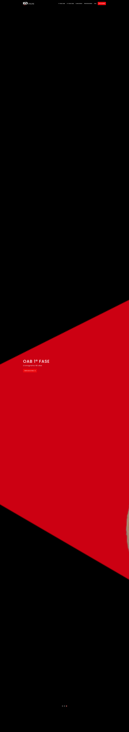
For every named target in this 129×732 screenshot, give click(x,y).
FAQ (95, 3)
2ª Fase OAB (70, 3)
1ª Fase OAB (61, 3)
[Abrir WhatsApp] (125, 728)
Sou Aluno (102, 3)
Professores (88, 3)
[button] (63, 706)
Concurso (79, 3)
